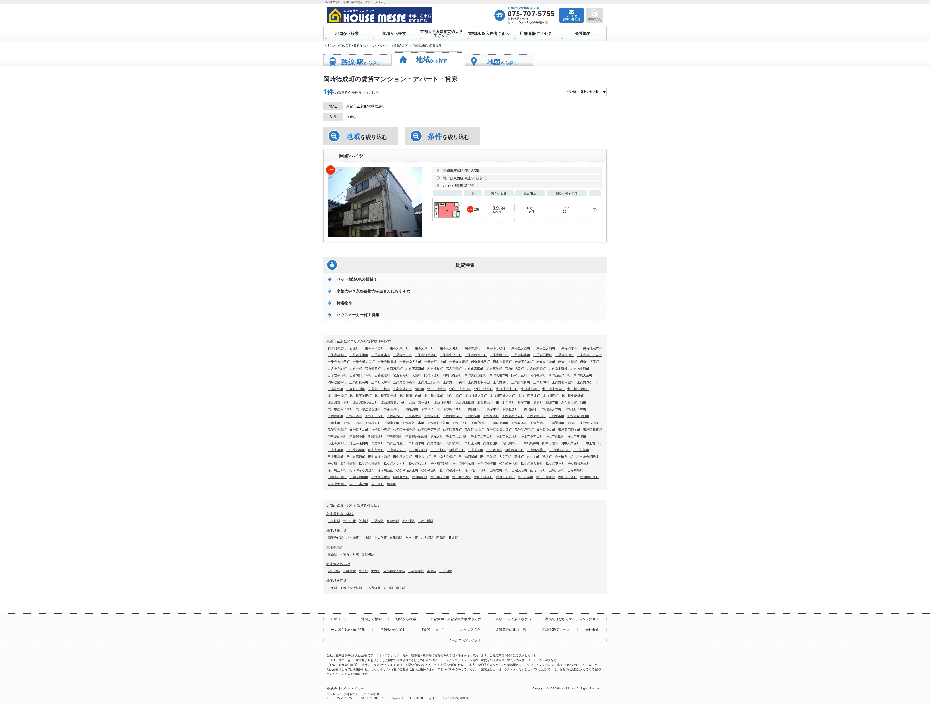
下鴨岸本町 (491, 409)
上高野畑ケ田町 (588, 382)
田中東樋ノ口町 (379, 456)
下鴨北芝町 (510, 409)
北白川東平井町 (420, 402)
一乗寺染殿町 (337, 355)
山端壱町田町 (499, 470)
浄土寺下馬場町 (507, 436)
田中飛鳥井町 (529, 443)
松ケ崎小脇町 (486, 463)
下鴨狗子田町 (430, 409)
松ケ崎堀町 (429, 470)
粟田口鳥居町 (337, 348)
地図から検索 (347, 33)
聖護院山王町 (337, 436)
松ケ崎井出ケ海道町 (342, 463)
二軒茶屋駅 (416, 571)
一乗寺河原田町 (423, 348)
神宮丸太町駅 (349, 554)
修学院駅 (393, 521)
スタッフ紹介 (470, 629)
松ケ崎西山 (385, 470)
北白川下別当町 (385, 395)
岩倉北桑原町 (502, 362)
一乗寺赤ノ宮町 (373, 348)
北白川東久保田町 (365, 402)
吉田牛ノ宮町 (439, 477)
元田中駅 (349, 521)
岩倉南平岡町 (337, 375)
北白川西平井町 (529, 395)
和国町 (391, 484)
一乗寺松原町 (387, 362)
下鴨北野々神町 (575, 409)
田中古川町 (423, 456)
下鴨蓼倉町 (413, 416)
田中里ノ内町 (396, 450)
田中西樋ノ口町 (560, 450)
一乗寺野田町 (499, 355)
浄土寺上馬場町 (457, 436)
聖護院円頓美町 (569, 429)
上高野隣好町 (402, 389)
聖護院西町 (376, 436)
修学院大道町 (474, 429)
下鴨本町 (334, 423)
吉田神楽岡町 (461, 477)
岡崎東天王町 (583, 375)
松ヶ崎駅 (352, 537)
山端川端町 (575, 470)
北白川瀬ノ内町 (410, 395)
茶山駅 (363, 521)
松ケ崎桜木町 (508, 463)
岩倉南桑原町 (579, 368)
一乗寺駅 (377, 521)
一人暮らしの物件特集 (348, 629)
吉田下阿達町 (545, 477)
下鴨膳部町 (472, 409)
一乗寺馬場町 (542, 355)
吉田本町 (377, 484)
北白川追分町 (483, 389)
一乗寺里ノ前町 (544, 348)
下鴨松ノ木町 (352, 423)
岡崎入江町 (432, 375)
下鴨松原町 (373, 423)
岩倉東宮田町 (474, 368)
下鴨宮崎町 (479, 423)
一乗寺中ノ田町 (451, 355)
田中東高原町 (355, 456)
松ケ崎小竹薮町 (463, 463)
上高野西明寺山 (479, 382)
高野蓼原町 (454, 443)
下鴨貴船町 (335, 416)
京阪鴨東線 (334, 547)
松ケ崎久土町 (418, 463)
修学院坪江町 (524, 429)
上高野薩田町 (521, 382)
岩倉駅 (363, 571)
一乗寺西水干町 (476, 355)
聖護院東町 (395, 436)
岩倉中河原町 (589, 362)
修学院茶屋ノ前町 (499, 429)
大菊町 (416, 375)
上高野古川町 (355, 389)
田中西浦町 (494, 450)
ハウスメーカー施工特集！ (360, 314)
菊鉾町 (419, 389)
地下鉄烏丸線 (336, 530)
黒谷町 (538, 402)
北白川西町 (550, 395)
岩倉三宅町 (382, 375)
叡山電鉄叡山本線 (340, 513)
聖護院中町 (357, 436)
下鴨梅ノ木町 (452, 409)
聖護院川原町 (592, 429)
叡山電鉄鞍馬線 (338, 564)
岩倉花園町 (454, 368)
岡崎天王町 (519, 375)
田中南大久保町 (445, 456)
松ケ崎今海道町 (370, 463)
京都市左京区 (399, 45)
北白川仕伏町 (337, 395)
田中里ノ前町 (418, 450)
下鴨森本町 (519, 423)
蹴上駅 (400, 588)
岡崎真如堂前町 (476, 375)
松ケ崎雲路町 (440, 463)
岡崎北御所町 (452, 375)
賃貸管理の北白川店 (511, 629)
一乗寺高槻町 (358, 355)
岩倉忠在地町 (545, 362)
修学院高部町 (452, 429)
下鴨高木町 (395, 416)
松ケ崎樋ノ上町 (407, 470)
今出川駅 (411, 537)
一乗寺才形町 (471, 348)
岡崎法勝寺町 (337, 382)
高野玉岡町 (472, 443)
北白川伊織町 (436, 389)
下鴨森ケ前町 (498, 423)
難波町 (519, 456)
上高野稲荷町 (358, 382)
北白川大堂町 (433, 395)
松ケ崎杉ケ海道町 (362, 470)
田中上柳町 (335, 450)
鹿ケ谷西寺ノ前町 (340, 409)
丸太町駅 (427, 537)
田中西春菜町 (536, 450)
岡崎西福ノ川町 (560, 375)
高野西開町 (491, 443)
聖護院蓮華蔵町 (416, 436)
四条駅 (441, 537)
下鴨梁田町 (556, 423)
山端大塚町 (538, 470)
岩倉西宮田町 (414, 368)
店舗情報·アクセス (536, 33)
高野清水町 (416, 443)
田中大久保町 (570, 443)
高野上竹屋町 (396, 443)
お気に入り (594, 19)
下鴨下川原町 (374, 416)
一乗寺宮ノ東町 (435, 362)
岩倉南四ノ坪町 (360, 375)
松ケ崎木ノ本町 (395, 463)
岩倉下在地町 (524, 362)
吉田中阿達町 (589, 477)
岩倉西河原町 (393, 368)
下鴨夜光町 (538, 423)
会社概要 (583, 33)
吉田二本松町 (358, 484)
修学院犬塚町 (337, 429)
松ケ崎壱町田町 (587, 456)
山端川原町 (557, 470)
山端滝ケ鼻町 (337, 477)
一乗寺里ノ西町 (519, 348)
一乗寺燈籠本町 (426, 355)
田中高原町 (475, 450)
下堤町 (572, 423)
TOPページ (338, 619)
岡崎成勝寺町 (498, 375)
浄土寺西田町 (555, 436)
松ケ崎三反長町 (532, 463)
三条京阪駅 (373, 588)
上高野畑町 (335, 389)
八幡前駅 (349, 571)
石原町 (354, 348)
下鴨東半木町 (536, 416)
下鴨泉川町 (410, 409)
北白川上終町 (530, 389)
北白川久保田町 (578, 389)
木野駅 (375, 571)
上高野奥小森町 (404, 382)
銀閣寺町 (524, 402)
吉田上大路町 (505, 477)
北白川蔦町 (454, 395)
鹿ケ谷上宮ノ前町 (573, 402)
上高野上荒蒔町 (429, 382)
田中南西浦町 (467, 456)
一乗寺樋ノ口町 (364, 362)
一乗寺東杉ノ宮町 (589, 355)
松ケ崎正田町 (337, 470)
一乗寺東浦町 (564, 355)
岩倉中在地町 (337, 368)
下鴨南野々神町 (438, 423)
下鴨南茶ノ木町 (413, 423)
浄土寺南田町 (358, 443)
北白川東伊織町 (572, 395)
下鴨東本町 (556, 416)
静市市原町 (392, 409)
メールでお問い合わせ (465, 640)
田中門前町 (488, 456)
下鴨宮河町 (460, 423)
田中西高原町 (514, 450)
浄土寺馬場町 (576, 436)
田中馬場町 (335, 456)
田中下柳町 (438, 450)
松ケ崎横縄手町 (451, 470)
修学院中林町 (545, 429)
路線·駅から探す (392, 629)
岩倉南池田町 (514, 368)
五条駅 (453, 537)
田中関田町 (457, 450)
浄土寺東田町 (337, 443)
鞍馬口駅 (396, 537)
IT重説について (432, 629)
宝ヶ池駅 (408, 521)
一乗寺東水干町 (339, 362)
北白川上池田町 (507, 389)
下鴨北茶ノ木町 (550, 409)
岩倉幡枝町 (435, 368)
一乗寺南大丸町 (410, 362)
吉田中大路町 (337, 484)
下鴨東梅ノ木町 (513, 416)
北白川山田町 (465, 402)
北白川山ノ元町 (488, 402)
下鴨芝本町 (354, 416)
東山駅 (388, 588)
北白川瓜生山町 (460, 389)
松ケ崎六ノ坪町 (476, 470)
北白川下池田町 (360, 395)
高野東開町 (510, 443)
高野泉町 (377, 443)
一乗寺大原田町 (398, 348)
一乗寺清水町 (567, 348)
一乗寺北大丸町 (448, 348)
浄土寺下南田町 (532, 436)
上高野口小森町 (454, 382)
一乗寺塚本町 (380, 355)
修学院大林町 (358, 429)
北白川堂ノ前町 (476, 395)
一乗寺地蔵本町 (591, 348)
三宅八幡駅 (425, 521)
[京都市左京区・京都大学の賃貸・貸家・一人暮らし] (410, 15)
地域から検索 (394, 33)
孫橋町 (547, 456)
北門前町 (508, 402)
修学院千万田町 (429, 429)
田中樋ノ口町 (402, 456)
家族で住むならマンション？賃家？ (572, 619)
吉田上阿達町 (483, 477)
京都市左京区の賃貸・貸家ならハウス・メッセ (355, 45)
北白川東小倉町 (339, 402)
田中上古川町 (592, 443)
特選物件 (344, 303)
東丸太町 (533, 456)
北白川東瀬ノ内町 (393, 402)
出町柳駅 (334, 521)
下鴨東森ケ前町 (578, 416)
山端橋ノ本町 (380, 477)
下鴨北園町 (528, 409)
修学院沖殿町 (380, 429)
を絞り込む (367, 136)
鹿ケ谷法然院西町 (368, 409)
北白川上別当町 (553, 389)
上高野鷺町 (501, 382)
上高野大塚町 (380, 382)
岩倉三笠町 (494, 368)
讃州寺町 (552, 402)
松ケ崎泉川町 (564, 456)
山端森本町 (401, 477)
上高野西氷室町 (563, 382)
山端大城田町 (358, 477)
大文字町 (505, 456)
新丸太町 (436, 436)
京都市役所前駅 (351, 588)
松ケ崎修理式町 (579, 463)
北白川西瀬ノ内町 (502, 395)
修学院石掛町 (589, 423)
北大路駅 (380, 537)
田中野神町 (581, 450)
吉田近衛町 (525, 477)
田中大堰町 (550, 443)
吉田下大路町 (567, 477)
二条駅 (332, 588)
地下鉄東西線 (336, 580)
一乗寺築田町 (402, 355)
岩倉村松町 (401, 375)
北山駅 (366, 537)
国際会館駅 (335, 537)
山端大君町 (519, 470)
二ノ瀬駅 (445, 571)
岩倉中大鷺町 (567, 362)
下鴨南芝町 (391, 423)
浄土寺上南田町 (482, 436)
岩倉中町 (355, 368)
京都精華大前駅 (394, 571)
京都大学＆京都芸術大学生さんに (441, 33)
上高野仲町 (541, 382)
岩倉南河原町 (536, 368)
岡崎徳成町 (538, 375)
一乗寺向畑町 (458, 362)
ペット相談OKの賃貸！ (357, 279)
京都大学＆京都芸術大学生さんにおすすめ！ (375, 291)
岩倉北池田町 (480, 362)
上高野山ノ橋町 (379, 389)
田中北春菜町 (355, 450)
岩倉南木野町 (558, 368)
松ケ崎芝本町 (555, 463)
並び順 (571, 92)
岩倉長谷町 (373, 368)
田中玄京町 (376, 450)
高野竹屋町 (435, 443)
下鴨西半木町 (452, 416)
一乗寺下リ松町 (494, 348)
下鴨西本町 (491, 416)
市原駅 (431, 571)
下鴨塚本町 (432, 416)
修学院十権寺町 (404, 429)
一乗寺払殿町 (521, 355)
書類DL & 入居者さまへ (488, 33)
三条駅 (332, 554)
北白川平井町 (443, 402)
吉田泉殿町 (419, 477)
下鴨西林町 (472, 416)
